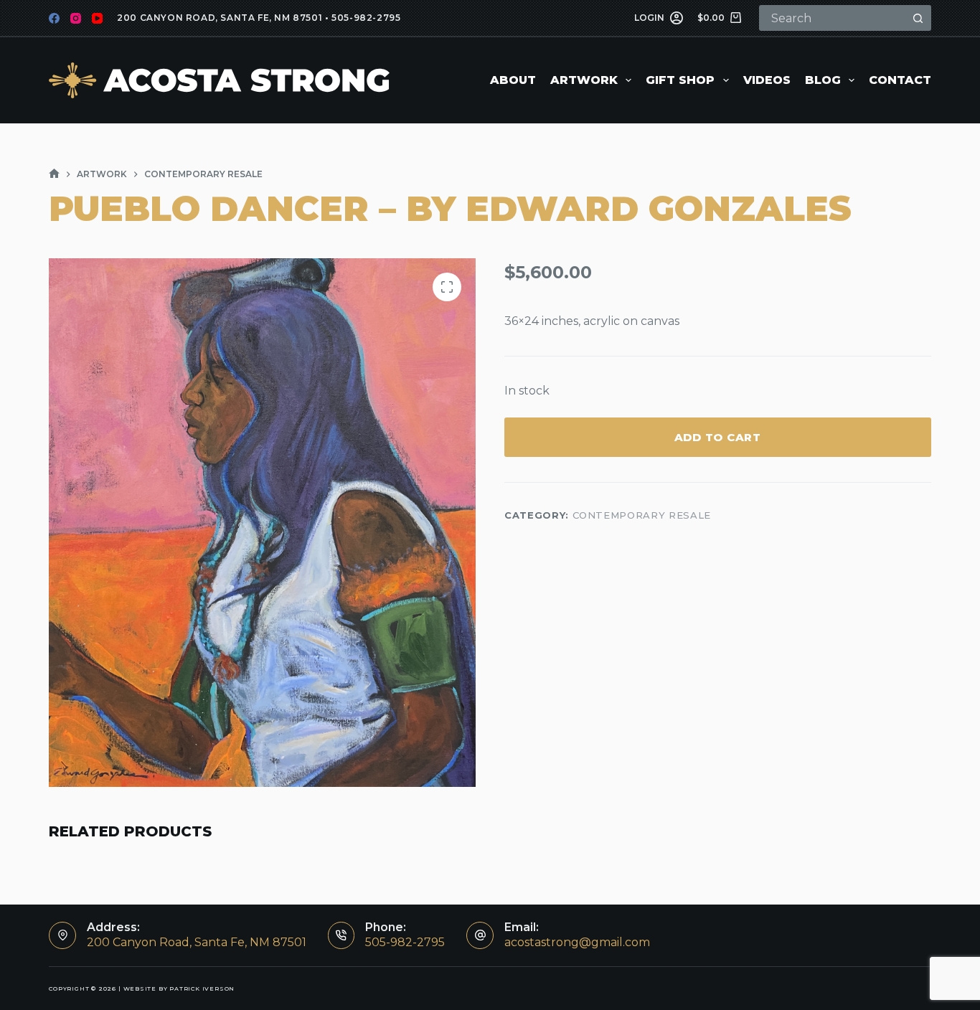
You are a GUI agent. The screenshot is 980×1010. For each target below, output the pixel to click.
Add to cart (717, 437)
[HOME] (54, 174)
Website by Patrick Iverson (179, 988)
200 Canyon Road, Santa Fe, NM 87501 (219, 17)
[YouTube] (97, 18)
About (513, 80)
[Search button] (918, 17)
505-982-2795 (365, 17)
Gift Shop (680, 80)
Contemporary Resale (642, 515)
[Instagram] (75, 18)
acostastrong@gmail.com (577, 942)
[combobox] (833, 18)
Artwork (584, 80)
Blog (823, 80)
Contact (900, 80)
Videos (767, 80)
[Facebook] (54, 18)
